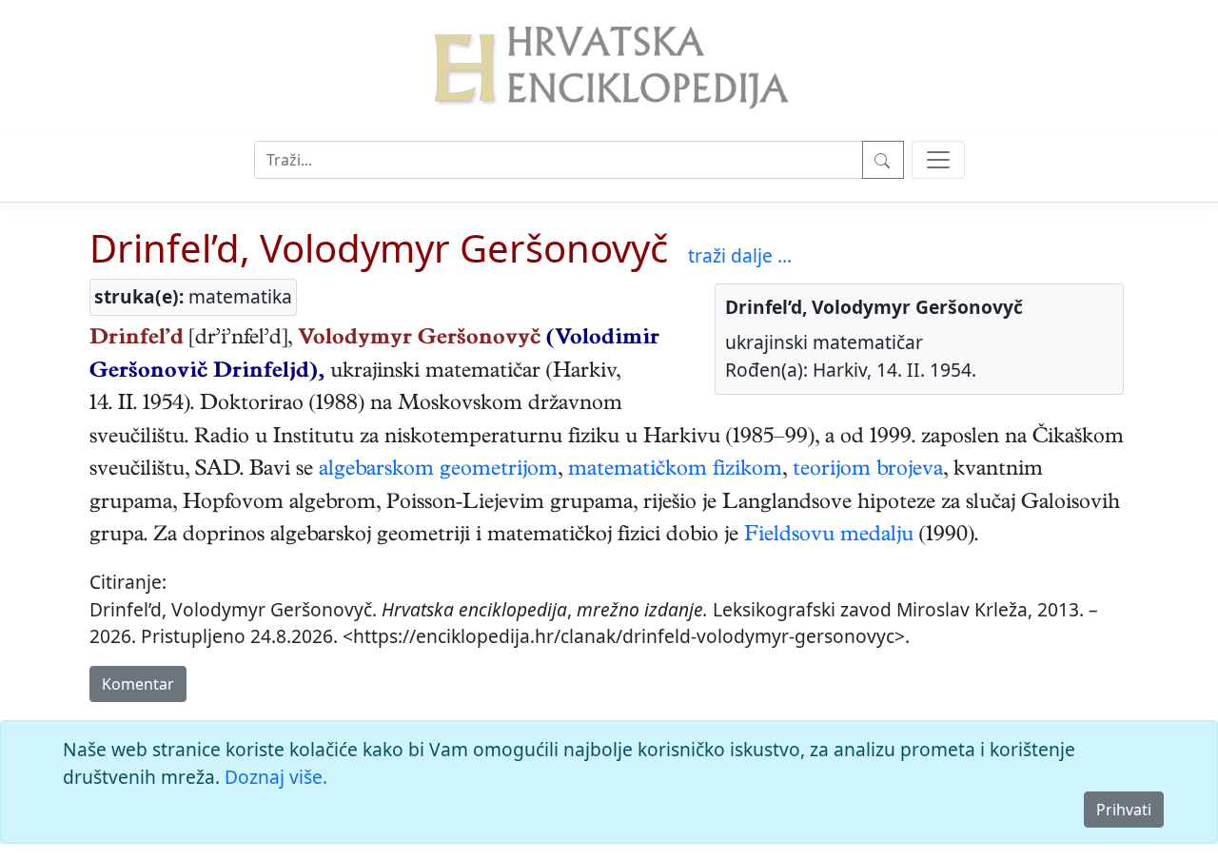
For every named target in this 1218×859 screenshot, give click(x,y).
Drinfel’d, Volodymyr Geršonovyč (378, 248)
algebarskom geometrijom (438, 470)
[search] (938, 160)
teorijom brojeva (868, 470)
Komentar (138, 684)
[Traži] (883, 160)
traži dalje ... (740, 255)
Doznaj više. (276, 777)
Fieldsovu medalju (829, 536)
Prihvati (1123, 809)
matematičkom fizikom (675, 470)
